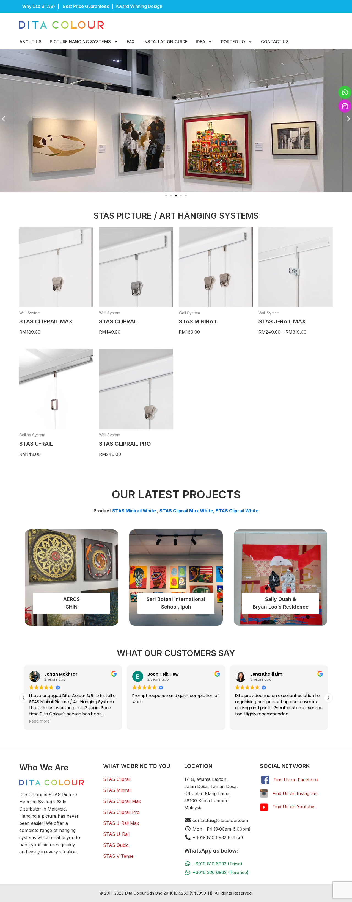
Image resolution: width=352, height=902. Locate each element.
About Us (31, 41)
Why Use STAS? (39, 6)
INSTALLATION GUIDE (165, 41)
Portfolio (233, 41)
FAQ (131, 41)
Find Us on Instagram (295, 793)
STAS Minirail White (134, 511)
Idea (200, 41)
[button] (84, 41)
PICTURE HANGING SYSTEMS (80, 41)
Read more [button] (39, 721)
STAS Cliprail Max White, (188, 511)
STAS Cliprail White (237, 511)
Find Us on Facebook (296, 779)
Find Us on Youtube (293, 806)
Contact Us (275, 41)
